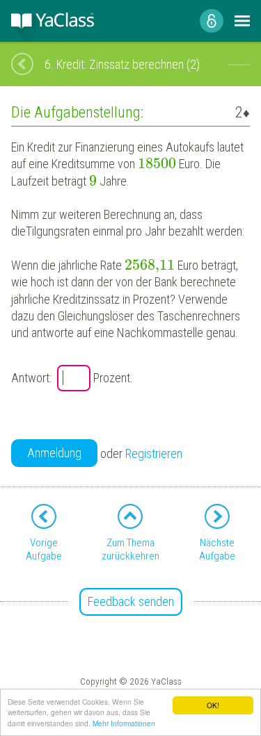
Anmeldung (54, 452)
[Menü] (242, 21)
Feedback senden (131, 601)
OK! (213, 705)
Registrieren (153, 453)
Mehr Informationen (124, 723)
